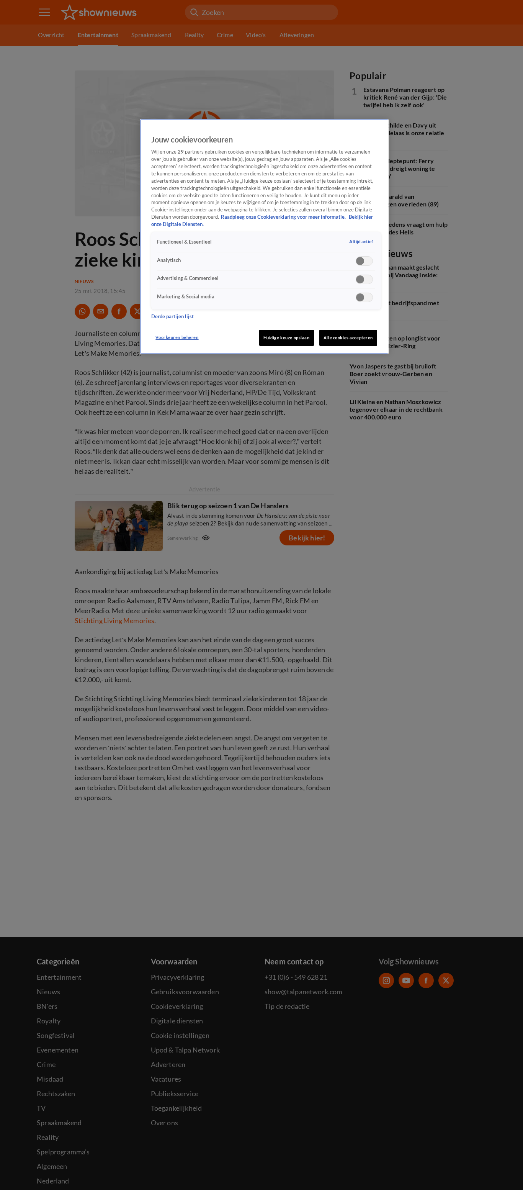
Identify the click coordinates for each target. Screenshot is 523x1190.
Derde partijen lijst (172, 316)
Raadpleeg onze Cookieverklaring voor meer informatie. (284, 217)
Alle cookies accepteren (348, 337)
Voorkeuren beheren (176, 337)
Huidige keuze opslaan (286, 337)
